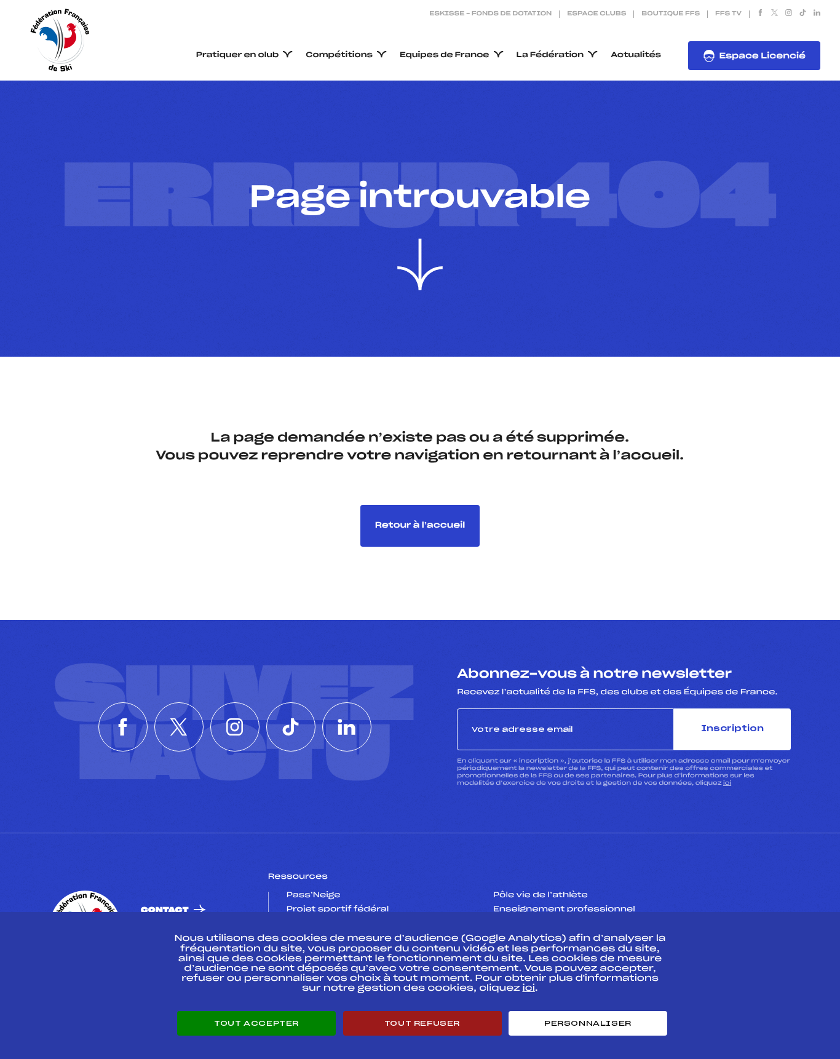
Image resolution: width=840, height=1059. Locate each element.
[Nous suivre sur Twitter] (774, 14)
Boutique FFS (670, 14)
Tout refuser (422, 1023)
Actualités (636, 55)
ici (727, 783)
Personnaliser (588, 1023)
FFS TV (728, 14)
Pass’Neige (314, 895)
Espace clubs (596, 14)
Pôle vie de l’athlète (540, 895)
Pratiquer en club (237, 55)
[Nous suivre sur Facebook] (760, 14)
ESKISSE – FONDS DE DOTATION (490, 14)
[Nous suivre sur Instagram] (788, 14)
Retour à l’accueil (420, 526)
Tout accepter (256, 1023)
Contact (165, 910)
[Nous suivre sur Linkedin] (817, 14)
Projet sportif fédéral (338, 909)
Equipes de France (444, 55)
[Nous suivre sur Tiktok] (802, 14)
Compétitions (339, 55)
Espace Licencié (762, 56)
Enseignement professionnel (564, 909)
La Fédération (550, 55)
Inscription (732, 729)
